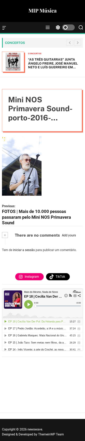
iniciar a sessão (24, 250)
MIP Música (42, 10)
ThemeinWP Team (51, 434)
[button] (77, 43)
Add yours (69, 235)
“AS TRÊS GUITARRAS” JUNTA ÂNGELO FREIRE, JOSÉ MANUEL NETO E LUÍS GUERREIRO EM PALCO (53, 65)
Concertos (35, 53)
